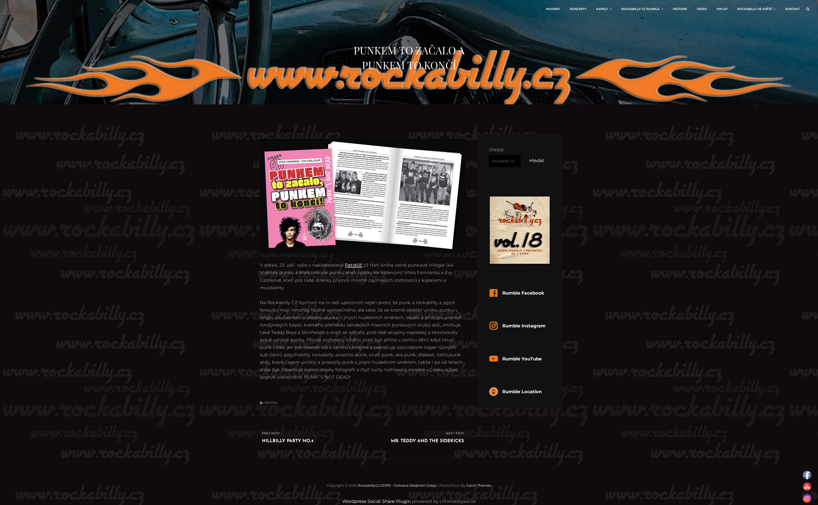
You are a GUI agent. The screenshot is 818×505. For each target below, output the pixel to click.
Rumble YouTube (522, 358)
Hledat (496, 149)
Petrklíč (353, 265)
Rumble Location (522, 391)
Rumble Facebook (523, 293)
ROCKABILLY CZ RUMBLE (640, 9)
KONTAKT (792, 9)
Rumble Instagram (524, 325)
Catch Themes (478, 485)
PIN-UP (722, 9)
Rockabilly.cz (369, 485)
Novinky (271, 402)
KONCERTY (578, 9)
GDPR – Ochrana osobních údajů (408, 485)
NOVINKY (553, 9)
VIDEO (702, 9)
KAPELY (602, 9)
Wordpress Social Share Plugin (377, 501)
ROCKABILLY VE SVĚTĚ (754, 9)
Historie (680, 9)
